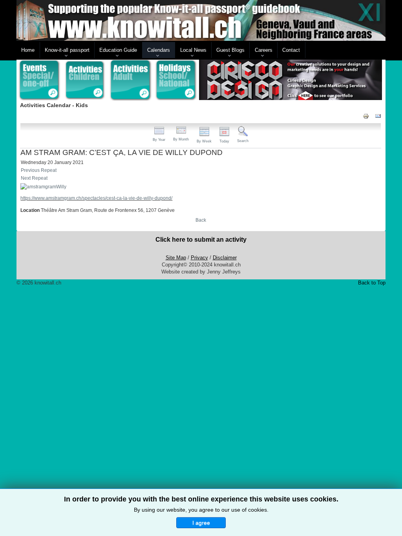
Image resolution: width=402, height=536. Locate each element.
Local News (193, 50)
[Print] (366, 116)
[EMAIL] (378, 116)
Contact (291, 50)
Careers (263, 50)
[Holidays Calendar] (176, 80)
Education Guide (118, 50)
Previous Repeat (39, 170)
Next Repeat (34, 178)
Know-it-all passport (67, 50)
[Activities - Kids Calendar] (85, 80)
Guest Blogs (230, 50)
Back (201, 220)
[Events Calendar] (39, 80)
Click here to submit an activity (201, 239)
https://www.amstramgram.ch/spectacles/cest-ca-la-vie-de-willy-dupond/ (96, 198)
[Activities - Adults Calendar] (130, 80)
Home (28, 50)
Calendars (158, 50)
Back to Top (372, 283)
